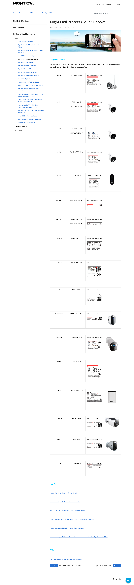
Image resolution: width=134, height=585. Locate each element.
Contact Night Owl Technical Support (29, 82)
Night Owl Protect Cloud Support (28, 59)
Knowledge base (107, 4)
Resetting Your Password (25, 41)
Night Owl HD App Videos (25, 62)
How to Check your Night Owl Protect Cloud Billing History (68, 510)
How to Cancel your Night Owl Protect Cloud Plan (65, 502)
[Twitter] (116, 579)
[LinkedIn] (120, 579)
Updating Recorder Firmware (26, 122)
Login (118, 4)
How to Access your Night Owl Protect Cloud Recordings (67, 528)
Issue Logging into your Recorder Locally (30, 119)
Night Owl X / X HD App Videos (27, 65)
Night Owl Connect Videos (26, 69)
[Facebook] (113, 579)
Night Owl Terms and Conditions (27, 72)
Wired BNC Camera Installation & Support (30, 85)
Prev (55, 565)
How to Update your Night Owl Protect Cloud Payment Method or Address (72, 519)
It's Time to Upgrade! (24, 79)
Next (115, 565)
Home (98, 4)
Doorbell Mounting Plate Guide (27, 116)
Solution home (23, 13)
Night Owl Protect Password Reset (28, 75)
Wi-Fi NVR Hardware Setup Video (28, 56)
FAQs (51, 13)
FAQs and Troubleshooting (38, 13)
